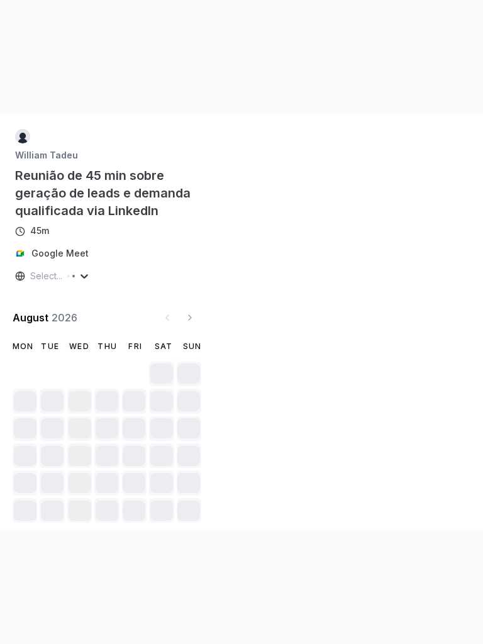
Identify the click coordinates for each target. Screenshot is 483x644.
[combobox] (31, 276)
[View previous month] (167, 317)
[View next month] (190, 317)
